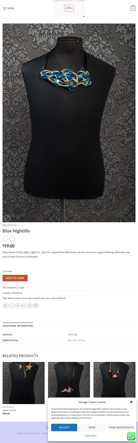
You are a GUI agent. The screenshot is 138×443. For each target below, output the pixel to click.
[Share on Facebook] (11, 305)
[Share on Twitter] (18, 305)
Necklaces (9, 225)
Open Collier (9, 410)
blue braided (34, 298)
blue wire (45, 298)
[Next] (135, 391)
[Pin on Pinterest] (30, 305)
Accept (64, 427)
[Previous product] (12, 238)
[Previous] (2, 391)
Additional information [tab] (18, 325)
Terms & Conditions (28, 433)
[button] (131, 402)
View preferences (121, 427)
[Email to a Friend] (24, 305)
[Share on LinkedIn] (36, 305)
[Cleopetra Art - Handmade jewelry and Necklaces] (69, 8)
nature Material (58, 298)
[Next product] (5, 238)
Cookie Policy (90, 435)
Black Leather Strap (17, 298)
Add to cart (15, 277)
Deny (92, 427)
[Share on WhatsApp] (5, 305)
